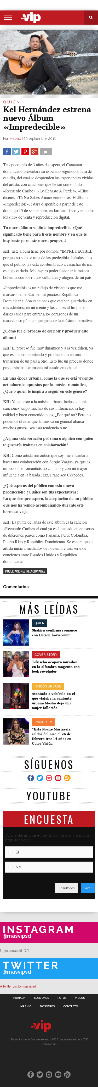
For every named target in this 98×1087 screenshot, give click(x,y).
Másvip (15, 138)
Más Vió (25, 1006)
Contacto (70, 1006)
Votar (87, 888)
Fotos (61, 998)
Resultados (66, 888)
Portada (19, 998)
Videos (80, 998)
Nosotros (47, 1006)
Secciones (41, 998)
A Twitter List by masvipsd (18, 986)
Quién (12, 102)
